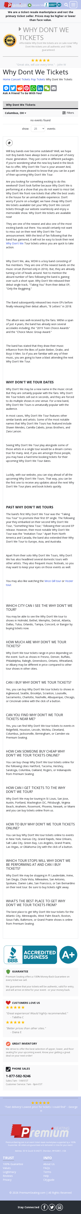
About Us (49, 1164)
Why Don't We (15, 243)
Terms (47, 1172)
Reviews (8, 1176)
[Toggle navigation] (73, 4)
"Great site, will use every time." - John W (41, 64)
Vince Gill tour (52, 581)
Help (46, 1176)
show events (38, 128)
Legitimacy (9, 1172)
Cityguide (48, 1179)
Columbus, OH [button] (14, 113)
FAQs (46, 1168)
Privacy (7, 1179)
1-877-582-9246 (18, 1076)
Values (7, 1168)
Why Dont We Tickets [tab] (20, 104)
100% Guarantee (13, 1164)
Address (18, 1151)
